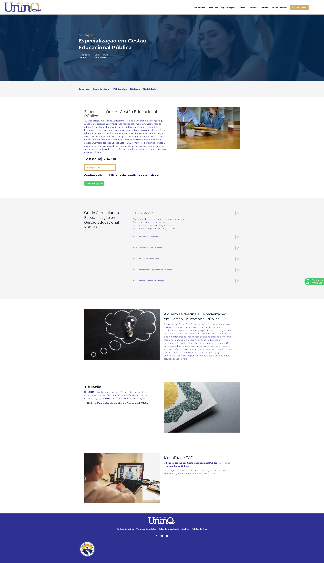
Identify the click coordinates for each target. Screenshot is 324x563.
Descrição (83, 89)
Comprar (92, 167)
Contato (264, 8)
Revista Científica (279, 8)
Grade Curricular (101, 89)
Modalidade (149, 89)
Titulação (135, 89)
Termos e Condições (146, 529)
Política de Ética (199, 529)
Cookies (185, 529)
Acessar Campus (299, 8)
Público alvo (120, 89)
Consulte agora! (94, 183)
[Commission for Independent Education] (87, 549)
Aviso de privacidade (169, 529)
